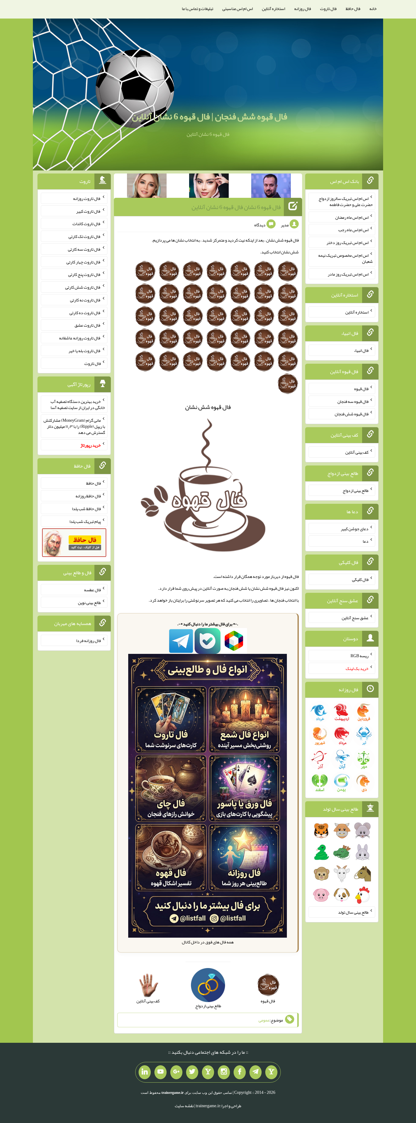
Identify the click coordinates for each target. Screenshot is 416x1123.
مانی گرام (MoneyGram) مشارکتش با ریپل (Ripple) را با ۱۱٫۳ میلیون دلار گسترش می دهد (74, 426)
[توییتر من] (192, 1072)
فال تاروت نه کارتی (85, 300)
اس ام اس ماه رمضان (351, 217)
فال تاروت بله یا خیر (85, 350)
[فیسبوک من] (240, 1072)
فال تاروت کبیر (88, 211)
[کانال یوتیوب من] (160, 1072)
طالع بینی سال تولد (353, 912)
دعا (365, 541)
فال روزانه (302, 8)
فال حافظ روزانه (88, 496)
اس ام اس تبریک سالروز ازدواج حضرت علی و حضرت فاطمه (346, 201)
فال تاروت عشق (88, 325)
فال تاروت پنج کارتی (84, 274)
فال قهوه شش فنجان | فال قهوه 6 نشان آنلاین (209, 116)
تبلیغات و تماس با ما (197, 8)
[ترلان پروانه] (209, 187)
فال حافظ (353, 8)
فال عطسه (92, 590)
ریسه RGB (359, 655)
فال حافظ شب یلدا (86, 508)
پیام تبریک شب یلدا (85, 521)
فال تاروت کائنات (86, 223)
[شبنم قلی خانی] (147, 187)
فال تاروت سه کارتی (84, 249)
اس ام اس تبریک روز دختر (347, 242)
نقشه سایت (184, 1105)
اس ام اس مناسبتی (237, 8)
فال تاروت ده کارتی (85, 312)
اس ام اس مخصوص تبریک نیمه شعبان (345, 258)
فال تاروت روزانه (87, 198)
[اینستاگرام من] (224, 1072)
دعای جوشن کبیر (354, 528)
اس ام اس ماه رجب (353, 229)
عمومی (264, 1020)
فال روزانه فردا (88, 640)
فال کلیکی (360, 579)
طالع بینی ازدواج (355, 490)
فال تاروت (328, 8)
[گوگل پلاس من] (176, 1072)
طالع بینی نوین (89, 602)
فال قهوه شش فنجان (351, 414)
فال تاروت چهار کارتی (83, 261)
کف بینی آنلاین (356, 452)
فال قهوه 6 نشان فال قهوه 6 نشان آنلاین (236, 207)
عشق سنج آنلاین (355, 617)
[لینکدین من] (145, 1072)
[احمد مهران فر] (271, 187)
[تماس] (208, 1072)
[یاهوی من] (271, 1072)
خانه (373, 8)
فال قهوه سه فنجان (352, 401)
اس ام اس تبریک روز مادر (348, 274)
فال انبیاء (361, 350)
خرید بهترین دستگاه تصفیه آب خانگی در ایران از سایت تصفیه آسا (78, 404)
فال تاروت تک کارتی (85, 236)
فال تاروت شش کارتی (83, 287)
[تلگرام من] (255, 1072)
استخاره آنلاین (273, 8)
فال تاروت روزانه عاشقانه (80, 338)
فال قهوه (361, 388)
